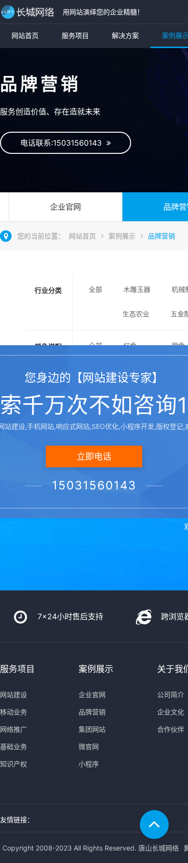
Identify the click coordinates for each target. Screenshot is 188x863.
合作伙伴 (170, 729)
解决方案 (125, 35)
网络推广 (13, 729)
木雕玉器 (136, 289)
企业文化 (170, 712)
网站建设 (13, 694)
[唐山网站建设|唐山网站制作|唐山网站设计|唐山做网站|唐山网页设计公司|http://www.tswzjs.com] (29, 12)
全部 (95, 289)
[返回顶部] (154, 824)
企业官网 (65, 207)
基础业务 (13, 746)
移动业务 (13, 712)
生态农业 (135, 314)
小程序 (89, 764)
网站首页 (25, 35)
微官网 (89, 746)
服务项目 (75, 35)
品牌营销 (161, 236)
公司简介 (170, 694)
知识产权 (13, 764)
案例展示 (121, 236)
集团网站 (92, 729)
